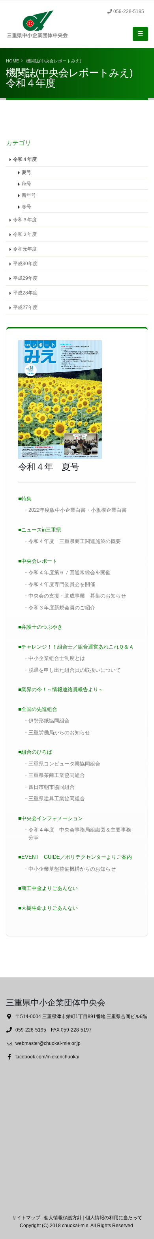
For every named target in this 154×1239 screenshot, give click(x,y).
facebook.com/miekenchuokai (47, 1056)
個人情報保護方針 (63, 1217)
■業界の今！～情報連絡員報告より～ (60, 689)
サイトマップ (26, 1217)
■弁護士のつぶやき (40, 627)
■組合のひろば (35, 752)
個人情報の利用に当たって (113, 1217)
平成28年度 (25, 292)
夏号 (26, 172)
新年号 (29, 195)
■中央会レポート (37, 561)
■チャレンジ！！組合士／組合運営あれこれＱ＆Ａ (76, 647)
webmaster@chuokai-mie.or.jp (48, 1043)
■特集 (25, 499)
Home (12, 60)
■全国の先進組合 (37, 709)
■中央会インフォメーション (50, 818)
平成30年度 (25, 263)
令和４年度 (25, 159)
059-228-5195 (128, 11)
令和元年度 (25, 248)
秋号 (26, 183)
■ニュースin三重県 (39, 530)
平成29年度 (25, 278)
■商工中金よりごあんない (48, 888)
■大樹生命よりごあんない (48, 908)
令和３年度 (25, 219)
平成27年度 (25, 307)
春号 (26, 206)
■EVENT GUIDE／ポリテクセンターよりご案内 (75, 857)
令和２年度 (25, 234)
